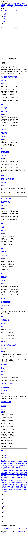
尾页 (4, 457)
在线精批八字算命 (20, 531)
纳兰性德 (6, 305)
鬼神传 (5, 489)
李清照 (10, 472)
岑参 (5, 80)
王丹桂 (14, 472)
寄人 (2, 368)
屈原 (3, 474)
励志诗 (5, 465)
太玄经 (9, 481)
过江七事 (19, 487)
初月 (2, 227)
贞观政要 (23, 487)
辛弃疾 (12, 475)
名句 (4, 20)
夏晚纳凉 (4, 277)
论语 (20, 489)
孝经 (6, 481)
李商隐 (9, 475)
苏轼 (8, 470)
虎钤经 (19, 482)
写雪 (10, 462)
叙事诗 (10, 467)
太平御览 (5, 482)
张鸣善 (5, 155)
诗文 (5, 59)
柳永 (6, 470)
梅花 (20, 462)
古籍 (4, 23)
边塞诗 (9, 465)
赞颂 (7, 467)
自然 (7, 462)
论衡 (17, 482)
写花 (2, 175)
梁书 (22, 481)
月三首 (3, 406)
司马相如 (16, 475)
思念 (12, 383)
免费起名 (3, 5)
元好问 (16, 474)
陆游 (17, 472)
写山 (13, 463)
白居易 (12, 474)
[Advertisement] (14, 43)
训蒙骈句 (23, 484)
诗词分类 (3, 460)
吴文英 (5, 475)
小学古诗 (21, 463)
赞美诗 (14, 467)
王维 (21, 470)
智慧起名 (24, 3)
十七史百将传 (17, 486)
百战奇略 (9, 482)
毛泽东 (19, 477)
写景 (2, 298)
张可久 (18, 470)
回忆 (17, 467)
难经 (7, 487)
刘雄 (19, 472)
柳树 (22, 462)
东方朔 (10, 477)
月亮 (2, 104)
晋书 (25, 481)
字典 (4, 14)
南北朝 (2, 255)
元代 (2, 155)
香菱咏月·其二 (6, 202)
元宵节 (2, 129)
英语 (4, 25)
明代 (2, 136)
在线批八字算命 (16, 3)
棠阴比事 (11, 487)
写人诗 (2, 467)
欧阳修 (7, 477)
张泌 (5, 371)
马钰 (23, 470)
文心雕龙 (7, 486)
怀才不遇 (22, 465)
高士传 (17, 484)
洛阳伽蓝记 (16, 489)
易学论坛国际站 (19, 5)
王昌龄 (3, 477)
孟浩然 (23, 474)
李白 (5, 230)
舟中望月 (4, 252)
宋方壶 (5, 391)
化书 (3, 491)
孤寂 (5, 467)
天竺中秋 (4, 133)
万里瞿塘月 (5, 320)
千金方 (15, 487)
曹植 (20, 475)
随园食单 (13, 481)
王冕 (25, 472)
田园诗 (3, 463)
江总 (3, 475)
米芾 (5, 349)
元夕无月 (4, 108)
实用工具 (19, 6)
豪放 (6, 364)
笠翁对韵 (23, 486)
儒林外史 (23, 482)
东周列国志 (18, 481)
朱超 (6, 255)
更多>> (23, 477)
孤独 (4, 341)
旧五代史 (3, 481)
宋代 (2, 349)
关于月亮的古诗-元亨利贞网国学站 (9, 10)
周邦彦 (14, 477)
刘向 (13, 470)
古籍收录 (3, 479)
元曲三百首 (3, 402)
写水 (19, 467)
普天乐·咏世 (5, 152)
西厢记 (14, 482)
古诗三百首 (17, 465)
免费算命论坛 (10, 5)
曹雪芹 (5, 205)
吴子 (8, 489)
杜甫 (5, 323)
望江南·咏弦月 (6, 302)
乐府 (7, 198)
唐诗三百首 (3, 383)
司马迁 (5, 474)
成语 (4, 18)
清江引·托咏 (5, 387)
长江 (8, 463)
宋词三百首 (3, 198)
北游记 (11, 489)
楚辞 (26, 465)
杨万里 (23, 475)
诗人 (8, 528)
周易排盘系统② (12, 6)
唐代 (2, 80)
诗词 (4, 21)
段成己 (3, 472)
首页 (4, 13)
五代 (2, 182)
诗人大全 (3, 468)
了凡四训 (4, 487)
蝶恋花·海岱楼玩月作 (9, 345)
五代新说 (11, 484)
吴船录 (7, 484)
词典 (4, 16)
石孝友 (7, 472)
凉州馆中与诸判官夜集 (9, 77)
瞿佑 (5, 280)
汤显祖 (5, 136)
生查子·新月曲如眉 (8, 179)
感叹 (25, 462)
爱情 (10, 383)
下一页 (5, 455)
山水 (3, 465)
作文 (26, 528)
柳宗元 (9, 474)
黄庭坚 (19, 474)
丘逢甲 (5, 111)
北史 (20, 484)
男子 (18, 462)
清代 (2, 111)
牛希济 (5, 182)
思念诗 (12, 465)
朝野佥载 (12, 486)
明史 (14, 484)
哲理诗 (4, 462)
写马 (6, 463)
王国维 (22, 472)
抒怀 (10, 402)
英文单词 (22, 528)
